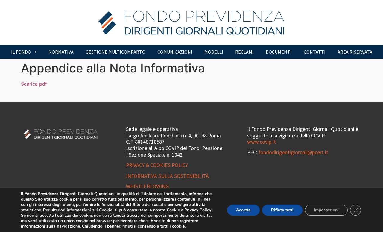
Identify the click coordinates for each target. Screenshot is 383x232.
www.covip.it (261, 142)
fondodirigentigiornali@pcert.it (293, 152)
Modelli (213, 52)
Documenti (279, 52)
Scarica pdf (34, 84)
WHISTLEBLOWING (147, 186)
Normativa (61, 52)
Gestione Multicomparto (115, 52)
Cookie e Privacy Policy (189, 210)
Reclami (244, 52)
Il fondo (21, 52)
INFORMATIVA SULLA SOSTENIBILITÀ (167, 176)
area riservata (355, 52)
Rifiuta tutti (282, 210)
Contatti (315, 52)
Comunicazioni (174, 52)
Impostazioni (326, 210)
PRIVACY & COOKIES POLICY (157, 165)
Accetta (243, 210)
